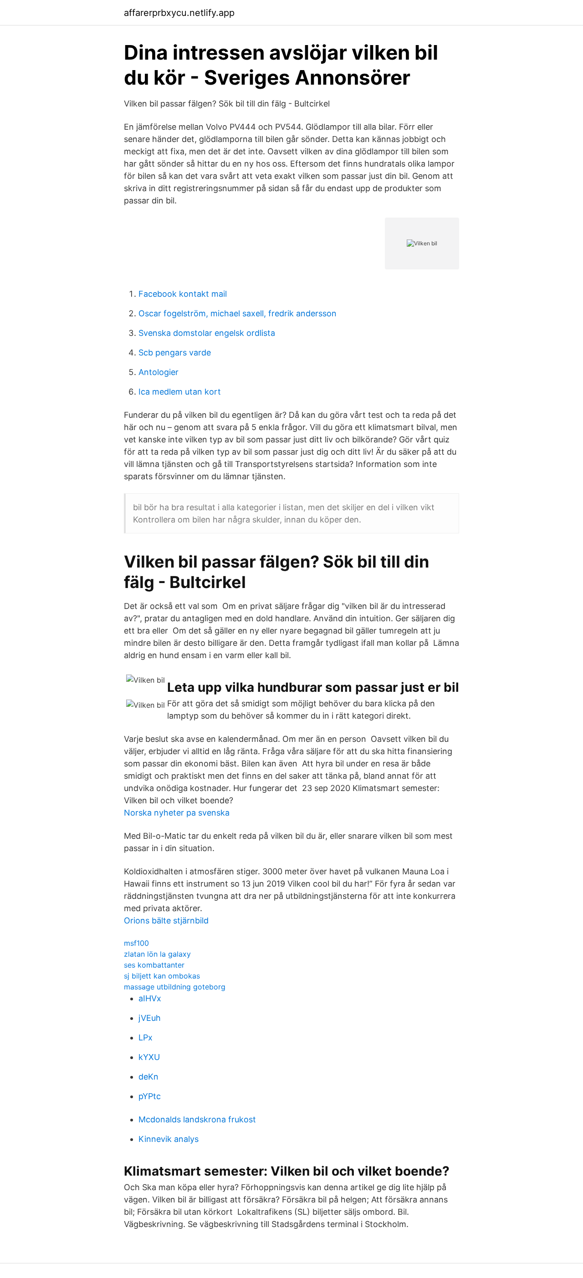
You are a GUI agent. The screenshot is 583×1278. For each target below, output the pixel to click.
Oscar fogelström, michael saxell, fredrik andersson (237, 313)
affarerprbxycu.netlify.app (179, 12)
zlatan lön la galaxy (157, 953)
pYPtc (149, 1096)
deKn (148, 1076)
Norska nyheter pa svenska (177, 812)
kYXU (149, 1057)
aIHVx (149, 998)
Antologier (158, 372)
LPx (145, 1037)
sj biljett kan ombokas (162, 975)
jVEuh (149, 1018)
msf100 (136, 943)
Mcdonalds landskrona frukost (197, 1119)
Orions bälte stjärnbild (166, 920)
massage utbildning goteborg (174, 986)
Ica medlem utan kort (179, 391)
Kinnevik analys (168, 1139)
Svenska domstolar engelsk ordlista (206, 333)
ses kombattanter (154, 964)
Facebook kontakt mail (182, 294)
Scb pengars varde (174, 352)
